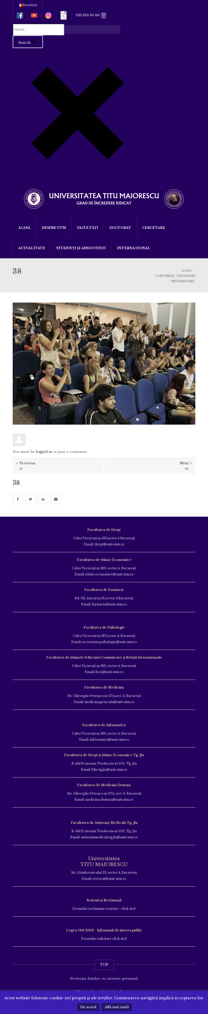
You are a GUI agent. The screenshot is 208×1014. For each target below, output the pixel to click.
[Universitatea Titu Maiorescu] (104, 198)
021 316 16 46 (88, 15)
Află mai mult (117, 1007)
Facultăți (87, 228)
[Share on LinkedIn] (43, 499)
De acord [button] (88, 1007)
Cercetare (153, 228)
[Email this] (56, 499)
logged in (44, 452)
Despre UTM (54, 228)
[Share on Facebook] (18, 499)
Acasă (24, 228)
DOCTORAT (120, 228)
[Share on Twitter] (30, 499)
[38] (104, 363)
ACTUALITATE (31, 248)
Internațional (133, 248)
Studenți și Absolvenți (81, 248)
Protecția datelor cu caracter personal (104, 978)
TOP (104, 964)
